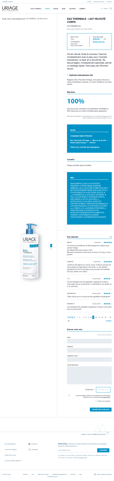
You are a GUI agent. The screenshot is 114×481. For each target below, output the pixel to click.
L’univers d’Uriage (7, 1)
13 (105, 317)
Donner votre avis (99, 42)
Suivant (109, 321)
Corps (47, 9)
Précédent (71, 317)
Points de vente (99, 1)
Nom (69, 337)
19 (110, 317)
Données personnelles (59, 474)
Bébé (63, 9)
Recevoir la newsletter (104, 401)
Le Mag (89, 1)
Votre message (72, 365)
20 (68, 321)
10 (96, 317)
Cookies (72, 474)
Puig (80, 474)
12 (102, 317)
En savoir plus (106, 397)
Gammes (82, 9)
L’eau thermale (35, 9)
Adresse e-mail (72, 356)
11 (99, 317)
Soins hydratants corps (18, 18)
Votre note (89, 389)
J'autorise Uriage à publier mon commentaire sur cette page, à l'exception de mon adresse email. (93, 396)
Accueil (4, 18)
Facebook (34, 444)
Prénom (70, 347)
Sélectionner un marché (104, 474)
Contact (109, 1)
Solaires (72, 9)
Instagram (34, 449)
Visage (55, 9)
